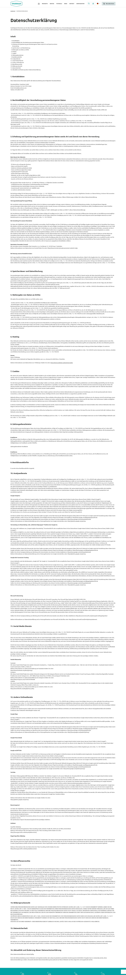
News (63, 3)
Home (36, 3)
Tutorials (57, 3)
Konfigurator (79, 3)
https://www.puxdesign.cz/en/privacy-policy (62, 362)
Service (49, 3)
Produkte (42, 3)
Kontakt (70, 3)
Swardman (13, 11)
